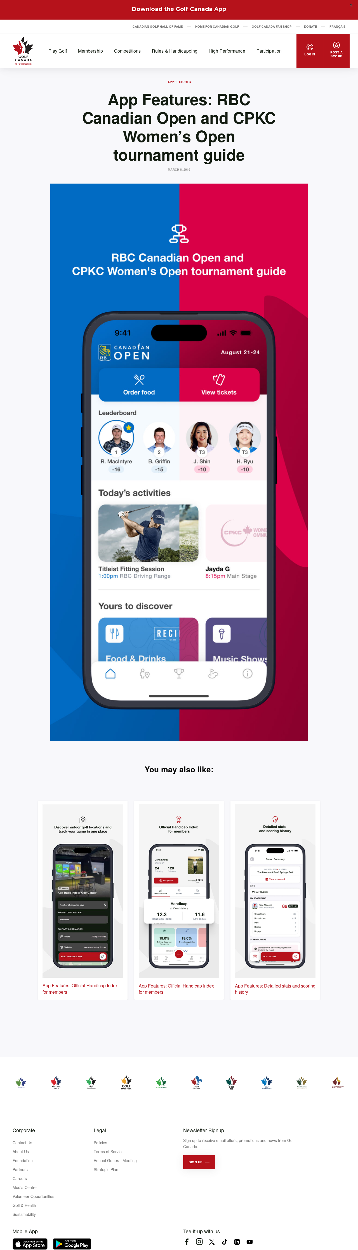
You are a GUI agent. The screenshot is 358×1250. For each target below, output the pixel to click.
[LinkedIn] (237, 1241)
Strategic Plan (106, 1169)
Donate (310, 26)
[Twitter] (211, 1241)
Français (337, 26)
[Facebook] (186, 1241)
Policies (100, 1142)
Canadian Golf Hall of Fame (158, 26)
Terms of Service (109, 1151)
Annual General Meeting (115, 1160)
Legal (100, 1130)
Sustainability (24, 1214)
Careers (20, 1178)
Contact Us (22, 1142)
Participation (269, 51)
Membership (90, 51)
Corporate (24, 1130)
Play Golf (57, 51)
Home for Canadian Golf (217, 26)
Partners (20, 1169)
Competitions (127, 51)
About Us (21, 1151)
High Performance (227, 51)
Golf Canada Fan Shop (271, 26)
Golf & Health (24, 1205)
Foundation (23, 1160)
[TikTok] (224, 1241)
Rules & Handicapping (174, 51)
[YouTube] (249, 1241)
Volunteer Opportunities (33, 1196)
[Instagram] (199, 1241)
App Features (179, 82)
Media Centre (25, 1187)
